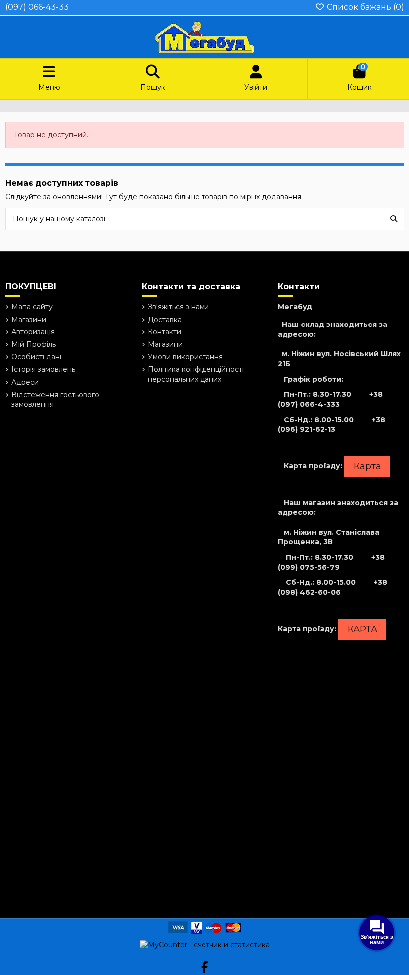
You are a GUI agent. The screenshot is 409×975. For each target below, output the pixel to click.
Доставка (165, 319)
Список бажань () (364, 7)
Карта (367, 466)
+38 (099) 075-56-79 (331, 562)
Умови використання (185, 356)
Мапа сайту (32, 306)
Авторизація (33, 331)
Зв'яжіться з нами (178, 306)
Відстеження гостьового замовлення (55, 399)
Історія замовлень (43, 369)
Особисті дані (36, 356)
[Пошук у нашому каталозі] (393, 219)
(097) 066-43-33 (37, 7)
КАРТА (362, 629)
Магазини (28, 319)
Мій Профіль (33, 344)
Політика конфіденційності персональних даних (196, 374)
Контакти (164, 331)
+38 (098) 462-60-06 (332, 587)
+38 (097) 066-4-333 (330, 399)
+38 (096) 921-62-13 (331, 424)
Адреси (25, 382)
